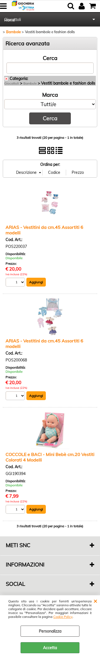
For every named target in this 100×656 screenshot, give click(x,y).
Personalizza (50, 631)
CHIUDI (95, 600)
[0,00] (93, 6)
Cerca (50, 58)
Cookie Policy (62, 617)
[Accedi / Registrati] (82, 6)
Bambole (30, 83)
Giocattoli (12, 19)
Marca (50, 94)
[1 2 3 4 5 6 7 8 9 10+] (16, 283)
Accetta (50, 647)
